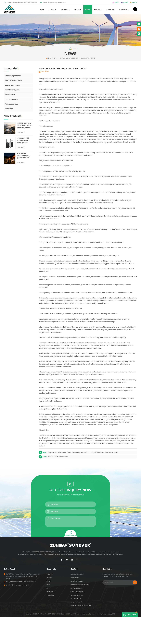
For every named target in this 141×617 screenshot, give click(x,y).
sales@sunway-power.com (57, 2)
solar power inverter (76, 595)
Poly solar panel (75, 599)
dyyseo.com (95, 614)
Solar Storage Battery (13, 76)
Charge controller (11, 99)
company (49, 574)
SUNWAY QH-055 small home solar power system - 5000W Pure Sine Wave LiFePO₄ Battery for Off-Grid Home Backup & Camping (24, 140)
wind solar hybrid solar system (80, 606)
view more (20, 133)
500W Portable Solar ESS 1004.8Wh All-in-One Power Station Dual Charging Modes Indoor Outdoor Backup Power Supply (25, 125)
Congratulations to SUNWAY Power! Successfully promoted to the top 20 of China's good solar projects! (83, 452)
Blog (47, 588)
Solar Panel (9, 109)
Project (77, 9)
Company (53, 9)
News (87, 9)
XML (113, 614)
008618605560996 (30, 2)
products (65, 9)
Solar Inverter (10, 95)
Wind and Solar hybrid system (58, 457)
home (42, 9)
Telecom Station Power (13, 80)
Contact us (124, 9)
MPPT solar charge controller (79, 585)
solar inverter (74, 578)
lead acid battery (76, 588)
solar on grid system (77, 592)
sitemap (103, 614)
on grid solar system (77, 602)
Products (49, 578)
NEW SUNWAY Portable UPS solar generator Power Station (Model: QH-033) (24, 155)
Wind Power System (12, 90)
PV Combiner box (11, 104)
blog (109, 614)
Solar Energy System (12, 85)
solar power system (76, 574)
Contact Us (50, 595)
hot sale (98, 9)
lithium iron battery (76, 581)
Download (110, 9)
